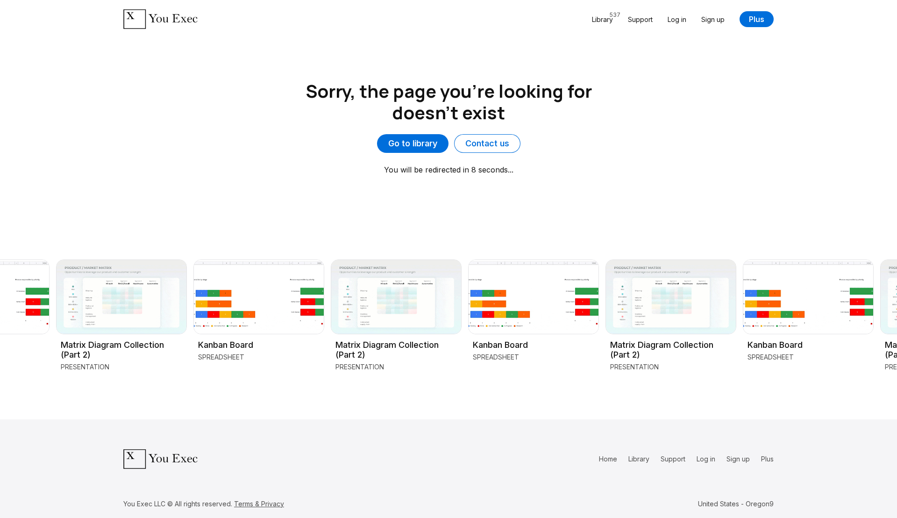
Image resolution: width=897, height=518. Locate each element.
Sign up (713, 19)
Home (608, 459)
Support (640, 19)
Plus (756, 19)
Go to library (412, 143)
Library (638, 459)
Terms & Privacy (259, 504)
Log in (677, 19)
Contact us (487, 143)
